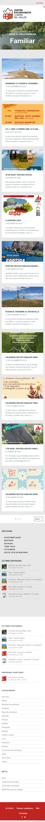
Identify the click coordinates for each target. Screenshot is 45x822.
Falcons (5, 720)
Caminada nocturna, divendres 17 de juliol (23, 594)
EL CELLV (10, 808)
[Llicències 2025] (22, 205)
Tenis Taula (6, 758)
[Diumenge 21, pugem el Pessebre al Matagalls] (22, 69)
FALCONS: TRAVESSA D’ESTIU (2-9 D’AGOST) (25, 580)
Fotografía (6, 727)
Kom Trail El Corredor (16, 677)
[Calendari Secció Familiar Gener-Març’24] (22, 342)
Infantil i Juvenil (8, 735)
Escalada (5, 708)
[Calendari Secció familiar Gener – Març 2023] (22, 479)
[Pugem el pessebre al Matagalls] (22, 297)
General (5, 731)
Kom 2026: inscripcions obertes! (20, 587)
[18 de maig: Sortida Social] (22, 160)
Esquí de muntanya (9, 712)
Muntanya (6, 742)
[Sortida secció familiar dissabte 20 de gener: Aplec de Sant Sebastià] (22, 251)
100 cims (5, 697)
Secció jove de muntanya (12, 750)
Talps (4, 754)
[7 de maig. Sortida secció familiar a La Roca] (22, 434)
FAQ (37, 808)
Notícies (5, 746)
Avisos (4, 701)
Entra (4, 778)
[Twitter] (24, 817)
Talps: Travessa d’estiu (16, 572)
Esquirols (5, 716)
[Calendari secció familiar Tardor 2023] (22, 388)
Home (12, 34)
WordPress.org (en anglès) (12, 789)
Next (37, 519)
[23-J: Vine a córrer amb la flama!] (22, 114)
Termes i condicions (24, 808)
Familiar (5, 723)
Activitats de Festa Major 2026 (19, 565)
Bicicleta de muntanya (10, 704)
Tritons (4, 762)
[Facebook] (21, 817)
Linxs (4, 739)
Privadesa (23, 813)
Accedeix (39, 3)
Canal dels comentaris (10, 786)
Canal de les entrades (10, 782)
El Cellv (21, 34)
